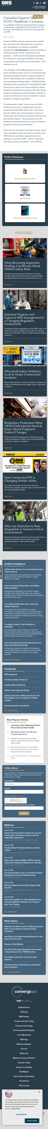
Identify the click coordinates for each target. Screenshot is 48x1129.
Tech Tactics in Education (24, 1076)
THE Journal (24, 1085)
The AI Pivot (24, 1081)
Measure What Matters (13, 944)
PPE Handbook (10, 674)
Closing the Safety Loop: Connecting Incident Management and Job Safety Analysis (23, 874)
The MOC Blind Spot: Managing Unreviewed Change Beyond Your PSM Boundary (23, 950)
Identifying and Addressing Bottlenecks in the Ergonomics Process (23, 937)
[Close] (39, 1091)
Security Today (24, 1062)
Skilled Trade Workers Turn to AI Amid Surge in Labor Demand (24, 570)
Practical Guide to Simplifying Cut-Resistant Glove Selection (22, 966)
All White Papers (12, 972)
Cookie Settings (21, 1114)
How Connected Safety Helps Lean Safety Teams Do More (21, 587)
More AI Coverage (12, 660)
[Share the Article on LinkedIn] (38, 16)
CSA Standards (21, 50)
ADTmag (24, 1012)
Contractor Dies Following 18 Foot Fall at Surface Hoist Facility (25, 726)
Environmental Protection (24, 1030)
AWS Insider (24, 1016)
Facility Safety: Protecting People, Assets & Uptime (22, 849)
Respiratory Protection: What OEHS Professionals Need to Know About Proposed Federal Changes (23, 427)
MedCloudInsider (24, 1044)
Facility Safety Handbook (14, 685)
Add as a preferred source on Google (40, 7)
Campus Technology (24, 1026)
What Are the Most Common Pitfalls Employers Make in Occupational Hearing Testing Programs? (23, 928)
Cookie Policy (15, 1109)
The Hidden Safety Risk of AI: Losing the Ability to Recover (21, 605)
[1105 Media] (24, 1001)
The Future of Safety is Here (25, 218)
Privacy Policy (21, 796)
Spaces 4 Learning (24, 1067)
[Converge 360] (24, 992)
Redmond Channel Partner (24, 1058)
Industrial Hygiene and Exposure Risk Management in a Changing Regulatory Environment (24, 319)
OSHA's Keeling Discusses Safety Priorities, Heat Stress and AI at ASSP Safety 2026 (25, 740)
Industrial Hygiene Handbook (16, 705)
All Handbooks (11, 711)
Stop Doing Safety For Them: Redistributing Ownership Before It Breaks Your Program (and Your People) (22, 902)
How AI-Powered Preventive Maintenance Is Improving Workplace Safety (22, 644)
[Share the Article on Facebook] (34, 16)
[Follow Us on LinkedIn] (37, 3)
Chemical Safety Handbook (15, 680)
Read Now (8, 285)
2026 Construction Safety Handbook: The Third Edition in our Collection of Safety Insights (22, 698)
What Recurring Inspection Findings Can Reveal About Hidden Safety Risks (22, 266)
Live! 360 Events (24, 1035)
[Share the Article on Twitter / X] (41, 16)
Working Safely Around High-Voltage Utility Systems (22, 886)
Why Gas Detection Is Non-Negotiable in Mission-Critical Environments (23, 529)
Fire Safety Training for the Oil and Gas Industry (20, 958)
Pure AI (24, 1049)
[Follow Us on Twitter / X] (41, 3)
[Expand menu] (44, 3)
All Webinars (10, 912)
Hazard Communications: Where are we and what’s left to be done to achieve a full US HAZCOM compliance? (22, 835)
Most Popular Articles (17, 720)
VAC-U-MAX (25, 198)
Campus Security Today (24, 1021)
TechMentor (24, 1072)
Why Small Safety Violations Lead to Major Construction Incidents (22, 374)
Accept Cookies (32, 1121)
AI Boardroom (24, 1007)
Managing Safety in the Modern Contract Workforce (24, 733)
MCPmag (24, 1039)
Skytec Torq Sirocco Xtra (25, 179)
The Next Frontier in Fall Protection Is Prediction (19, 625)
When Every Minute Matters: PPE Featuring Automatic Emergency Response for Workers (23, 861)
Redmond (24, 1053)
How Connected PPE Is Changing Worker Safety (20, 479)
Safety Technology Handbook (16, 690)
